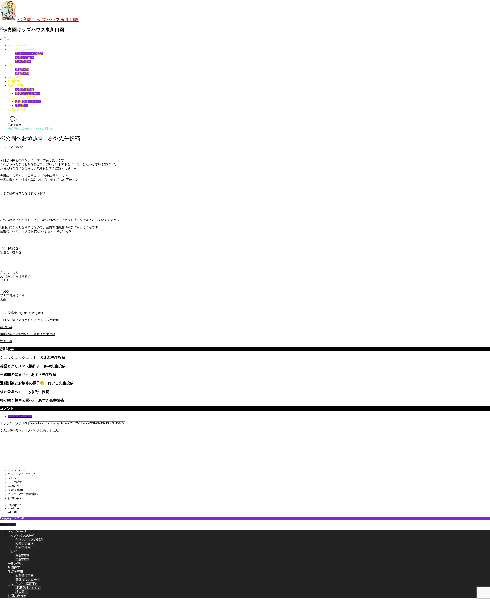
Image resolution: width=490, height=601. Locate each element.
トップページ (17, 45)
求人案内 (21, 105)
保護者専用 (15, 85)
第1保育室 (22, 69)
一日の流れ (15, 77)
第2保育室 (22, 73)
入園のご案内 (24, 57)
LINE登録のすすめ (28, 101)
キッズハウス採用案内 (23, 97)
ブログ (12, 65)
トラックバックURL (14, 423)
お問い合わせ (17, 109)
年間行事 (14, 81)
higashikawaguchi (30, 313)
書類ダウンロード (27, 93)
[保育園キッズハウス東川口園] (32, 29)
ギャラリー (23, 61)
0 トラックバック (20, 416)
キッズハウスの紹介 (21, 49)
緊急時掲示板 (24, 89)
